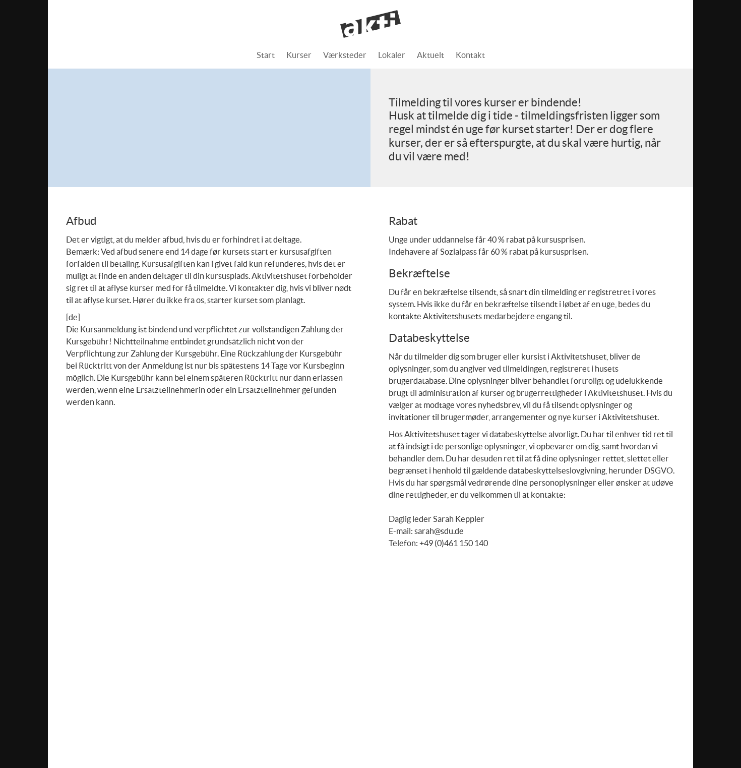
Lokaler (391, 55)
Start (266, 55)
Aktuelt (430, 55)
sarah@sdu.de (439, 531)
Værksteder (344, 55)
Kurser (299, 55)
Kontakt (470, 55)
